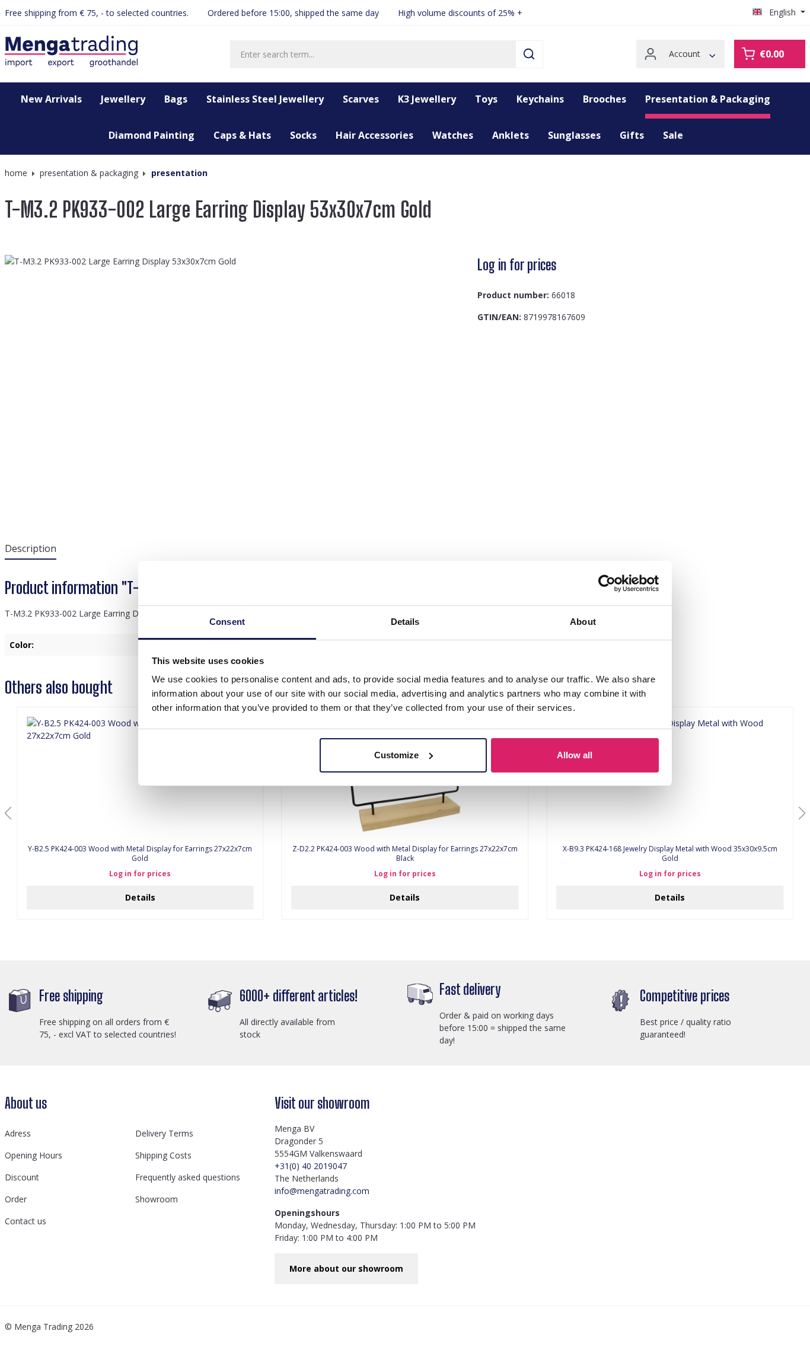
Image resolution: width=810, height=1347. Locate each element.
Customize (396, 755)
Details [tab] (405, 622)
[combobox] (373, 54)
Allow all (574, 755)
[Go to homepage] (71, 52)
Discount (22, 1177)
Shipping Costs (163, 1155)
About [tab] (583, 622)
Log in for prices (516, 264)
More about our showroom (346, 1268)
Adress (18, 1133)
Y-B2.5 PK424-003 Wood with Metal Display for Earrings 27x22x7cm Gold (140, 853)
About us (26, 1103)
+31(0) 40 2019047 (311, 1166)
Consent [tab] (227, 622)
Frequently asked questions (187, 1177)
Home (16, 172)
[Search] (529, 54)
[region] (236, 382)
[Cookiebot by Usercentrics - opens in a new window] (607, 583)
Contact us (25, 1221)
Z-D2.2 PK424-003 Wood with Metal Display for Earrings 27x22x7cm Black (405, 853)
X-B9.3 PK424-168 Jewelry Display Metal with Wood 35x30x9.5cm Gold (670, 853)
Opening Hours (33, 1155)
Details (140, 897)
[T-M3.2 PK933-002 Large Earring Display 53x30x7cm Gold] (236, 382)
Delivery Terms (164, 1133)
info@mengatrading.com (322, 1190)
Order (16, 1199)
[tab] (30, 549)
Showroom (156, 1199)
